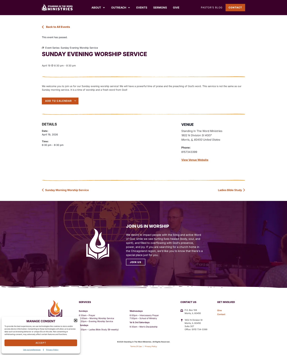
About (96, 7)
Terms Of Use (136, 346)
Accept (41, 342)
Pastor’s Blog (212, 7)
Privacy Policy (52, 350)
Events (141, 7)
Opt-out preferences (32, 350)
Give (176, 7)
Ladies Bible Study (230, 190)
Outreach (118, 7)
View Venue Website (194, 159)
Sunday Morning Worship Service (67, 190)
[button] (75, 320)
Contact (235, 7)
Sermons (160, 7)
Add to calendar (59, 100)
